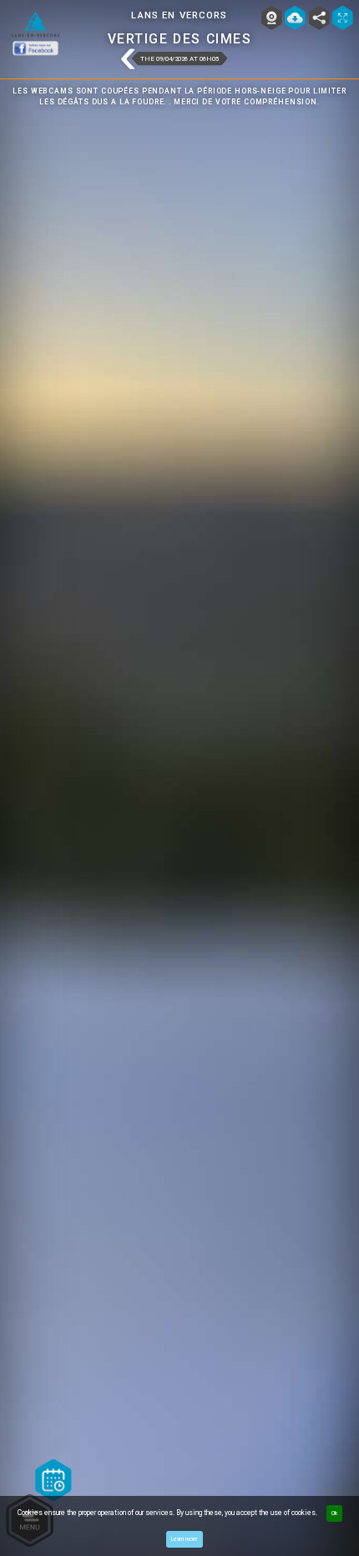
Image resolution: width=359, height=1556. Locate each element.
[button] (127, 60)
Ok (334, 1513)
